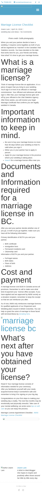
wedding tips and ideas (10, 32)
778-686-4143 (7, 2)
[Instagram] (39, 2)
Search (7, 160)
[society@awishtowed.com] (14, 2)
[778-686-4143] (2, 2)
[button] (37, 9)
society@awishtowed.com (24, 2)
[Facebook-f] (35, 2)
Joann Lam (21, 468)
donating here (24, 314)
